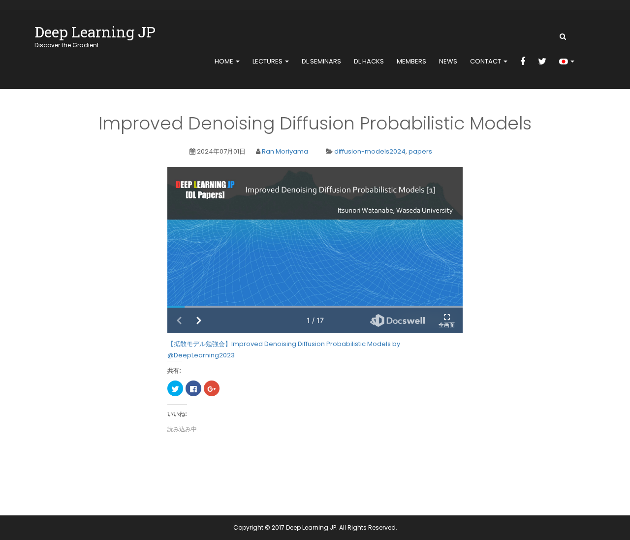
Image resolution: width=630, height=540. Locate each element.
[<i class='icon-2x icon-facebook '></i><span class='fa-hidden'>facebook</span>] (522, 62)
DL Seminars (321, 61)
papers (420, 151)
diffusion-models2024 (370, 151)
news (448, 61)
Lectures (268, 61)
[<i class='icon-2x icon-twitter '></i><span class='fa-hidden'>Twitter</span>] (542, 62)
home (225, 61)
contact (486, 61)
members (411, 61)
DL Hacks (369, 61)
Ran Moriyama (285, 151)
